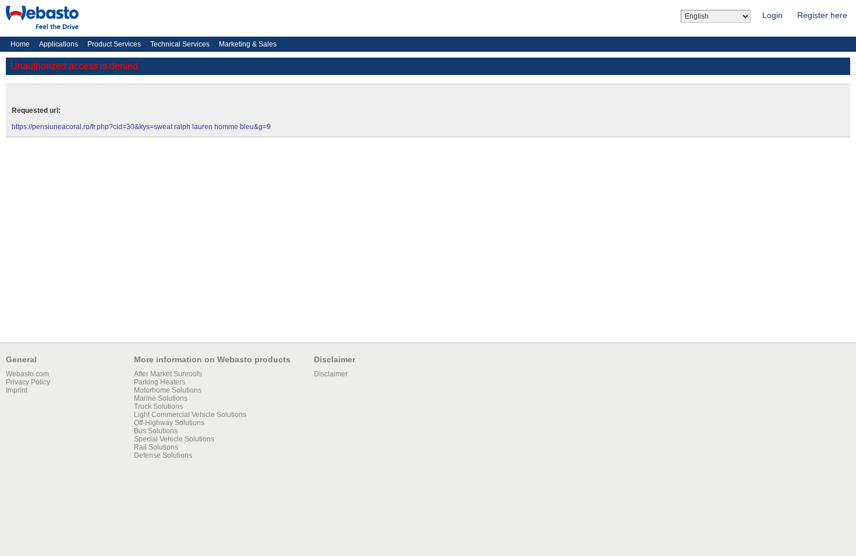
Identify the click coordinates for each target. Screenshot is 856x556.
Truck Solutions (158, 406)
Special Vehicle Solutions (174, 439)
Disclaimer (331, 374)
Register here (822, 15)
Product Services (114, 44)
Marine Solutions (161, 398)
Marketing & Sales (248, 44)
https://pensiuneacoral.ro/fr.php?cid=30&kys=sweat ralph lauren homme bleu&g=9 (141, 127)
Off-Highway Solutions (169, 423)
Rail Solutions (156, 447)
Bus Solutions (156, 431)
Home (20, 44)
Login (772, 15)
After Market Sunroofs (168, 374)
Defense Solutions (163, 455)
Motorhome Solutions (167, 390)
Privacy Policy (28, 382)
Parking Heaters (159, 382)
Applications (58, 44)
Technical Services (180, 44)
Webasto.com (27, 374)
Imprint (16, 390)
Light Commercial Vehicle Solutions (190, 415)
